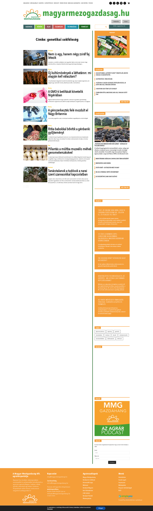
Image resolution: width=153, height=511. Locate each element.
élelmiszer (119, 338)
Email (96, 450)
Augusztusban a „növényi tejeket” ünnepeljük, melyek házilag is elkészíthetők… (112, 74)
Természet (50, 51)
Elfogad (100, 508)
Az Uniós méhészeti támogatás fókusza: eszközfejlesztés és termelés (111, 302)
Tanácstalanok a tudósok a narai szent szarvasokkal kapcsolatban (68, 172)
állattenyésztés (110, 338)
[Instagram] (114, 3)
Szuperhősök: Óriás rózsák (104, 79)
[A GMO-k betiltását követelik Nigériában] (35, 95)
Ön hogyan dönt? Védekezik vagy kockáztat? (112, 259)
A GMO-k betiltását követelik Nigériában (65, 93)
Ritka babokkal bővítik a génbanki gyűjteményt (69, 131)
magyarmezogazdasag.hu (86, 13)
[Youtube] (121, 3)
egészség (110, 331)
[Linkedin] (117, 3)
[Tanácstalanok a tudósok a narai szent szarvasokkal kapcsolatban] (35, 174)
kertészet (107, 335)
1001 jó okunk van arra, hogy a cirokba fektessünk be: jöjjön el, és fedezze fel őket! (111, 212)
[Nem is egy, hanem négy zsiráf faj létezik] (35, 58)
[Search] (106, 27)
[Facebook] (110, 3)
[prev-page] (24, 186)
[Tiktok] (124, 3)
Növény (50, 69)
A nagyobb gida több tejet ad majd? (106, 89)
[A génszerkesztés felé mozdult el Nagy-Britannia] (35, 114)
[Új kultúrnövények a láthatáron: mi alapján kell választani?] (35, 76)
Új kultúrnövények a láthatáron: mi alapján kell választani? (69, 74)
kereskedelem (99, 335)
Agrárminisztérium (100, 331)
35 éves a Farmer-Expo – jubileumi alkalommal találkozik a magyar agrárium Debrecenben (111, 237)
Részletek (50, 509)
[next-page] (27, 186)
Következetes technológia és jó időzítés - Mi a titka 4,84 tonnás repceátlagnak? (111, 278)
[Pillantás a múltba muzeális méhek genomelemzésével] (35, 152)
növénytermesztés (123, 335)
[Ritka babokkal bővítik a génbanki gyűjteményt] (35, 132)
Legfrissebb (99, 69)
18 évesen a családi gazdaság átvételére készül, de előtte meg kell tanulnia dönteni (111, 84)
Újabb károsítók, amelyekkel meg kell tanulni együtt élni (111, 93)
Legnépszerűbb (100, 113)
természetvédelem (100, 338)
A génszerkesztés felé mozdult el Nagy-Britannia (68, 112)
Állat (49, 145)
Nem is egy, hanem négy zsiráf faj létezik (69, 56)
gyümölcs (117, 331)
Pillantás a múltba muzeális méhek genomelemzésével (69, 151)
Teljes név (97, 456)
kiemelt (114, 335)
